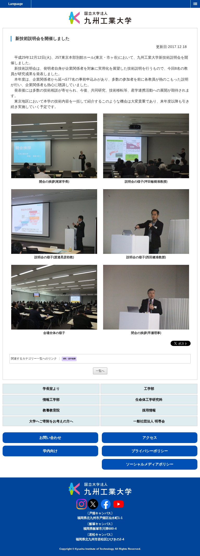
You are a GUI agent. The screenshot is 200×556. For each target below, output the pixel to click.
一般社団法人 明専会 (149, 421)
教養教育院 (51, 410)
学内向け (50, 451)
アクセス (149, 437)
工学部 (149, 389)
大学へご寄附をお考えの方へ (51, 421)
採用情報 (149, 410)
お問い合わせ (50, 437)
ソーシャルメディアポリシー (149, 464)
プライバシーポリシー (150, 451)
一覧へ (100, 370)
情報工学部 (51, 400)
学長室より (51, 389)
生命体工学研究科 (148, 400)
